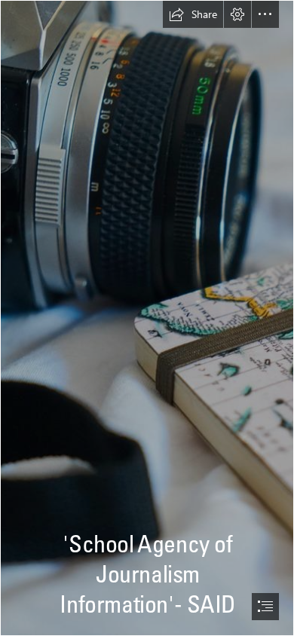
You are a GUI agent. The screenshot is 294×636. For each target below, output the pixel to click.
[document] (147, 318)
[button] (193, 14)
